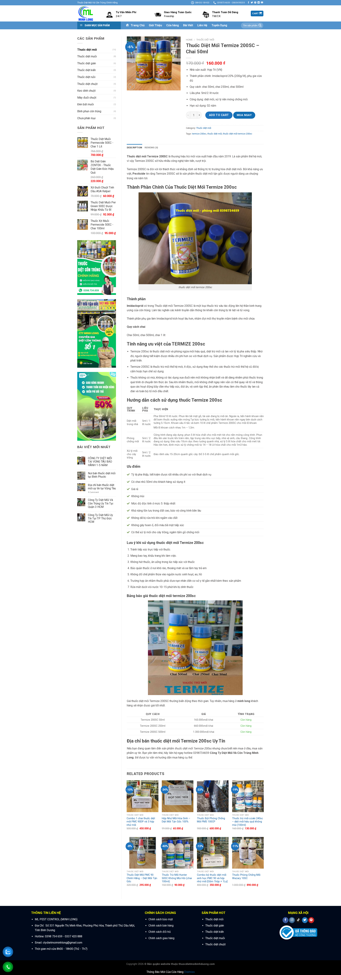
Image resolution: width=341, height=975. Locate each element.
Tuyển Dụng (219, 25)
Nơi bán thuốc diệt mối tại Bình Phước (101, 475)
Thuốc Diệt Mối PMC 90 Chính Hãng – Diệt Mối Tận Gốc (142, 878)
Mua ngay (244, 115)
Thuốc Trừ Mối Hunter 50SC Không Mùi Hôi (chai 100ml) (177, 878)
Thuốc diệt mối (87, 49)
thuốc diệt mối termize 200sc (237, 133)
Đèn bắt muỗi (85, 104)
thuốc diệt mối (214, 133)
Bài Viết (188, 25)
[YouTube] (262, 2)
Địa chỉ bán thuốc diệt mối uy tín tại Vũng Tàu (102, 486)
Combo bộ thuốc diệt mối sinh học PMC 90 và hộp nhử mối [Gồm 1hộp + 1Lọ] (212, 878)
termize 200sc (199, 133)
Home (189, 39)
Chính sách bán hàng (161, 925)
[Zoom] (131, 86)
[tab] (134, 147)
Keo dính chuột (86, 90)
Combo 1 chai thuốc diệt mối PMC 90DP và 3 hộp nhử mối (141, 822)
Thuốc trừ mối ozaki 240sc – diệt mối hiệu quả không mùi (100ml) (247, 822)
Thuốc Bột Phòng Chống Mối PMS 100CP (211, 820)
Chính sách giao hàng (161, 938)
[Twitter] (252, 2)
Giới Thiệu (155, 25)
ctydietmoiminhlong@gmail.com (62, 942)
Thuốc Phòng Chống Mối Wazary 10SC (246, 876)
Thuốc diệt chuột (87, 84)
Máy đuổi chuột (86, 97)
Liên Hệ (202, 25)
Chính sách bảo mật (160, 919)
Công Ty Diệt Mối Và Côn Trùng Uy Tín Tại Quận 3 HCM (100, 503)
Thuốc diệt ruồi (86, 77)
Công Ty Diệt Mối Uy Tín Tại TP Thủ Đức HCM (100, 518)
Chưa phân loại (86, 118)
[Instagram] (292, 920)
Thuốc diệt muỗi (87, 56)
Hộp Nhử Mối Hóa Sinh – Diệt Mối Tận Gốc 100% (176, 820)
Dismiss (189, 972)
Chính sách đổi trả (159, 931)
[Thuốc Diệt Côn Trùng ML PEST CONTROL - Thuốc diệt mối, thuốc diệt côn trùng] (86, 13)
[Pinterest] (255, 2)
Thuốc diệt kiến (86, 70)
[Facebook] (248, 2)
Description (134, 147)
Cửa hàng (172, 25)
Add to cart (219, 115)
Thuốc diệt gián (86, 63)
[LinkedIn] (259, 2)
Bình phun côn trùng (89, 111)
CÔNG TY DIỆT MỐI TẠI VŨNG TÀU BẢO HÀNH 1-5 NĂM (100, 462)
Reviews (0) (151, 147)
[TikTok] (298, 920)
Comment (93, 492)
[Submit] (260, 26)
